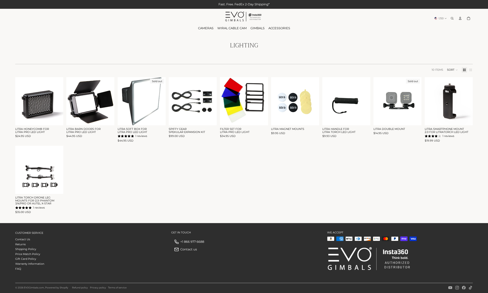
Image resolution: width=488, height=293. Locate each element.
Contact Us (22, 239)
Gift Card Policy (25, 259)
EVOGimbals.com (34, 287)
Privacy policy (98, 287)
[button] (452, 70)
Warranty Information (29, 263)
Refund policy (80, 287)
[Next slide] (57, 101)
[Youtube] (450, 287)
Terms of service (117, 287)
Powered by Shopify (56, 287)
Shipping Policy (25, 249)
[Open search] (452, 18)
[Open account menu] (460, 18)
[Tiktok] (470, 287)
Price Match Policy (27, 254)
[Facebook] (464, 287)
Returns (20, 244)
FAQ (18, 268)
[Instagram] (457, 287)
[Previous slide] (21, 101)
